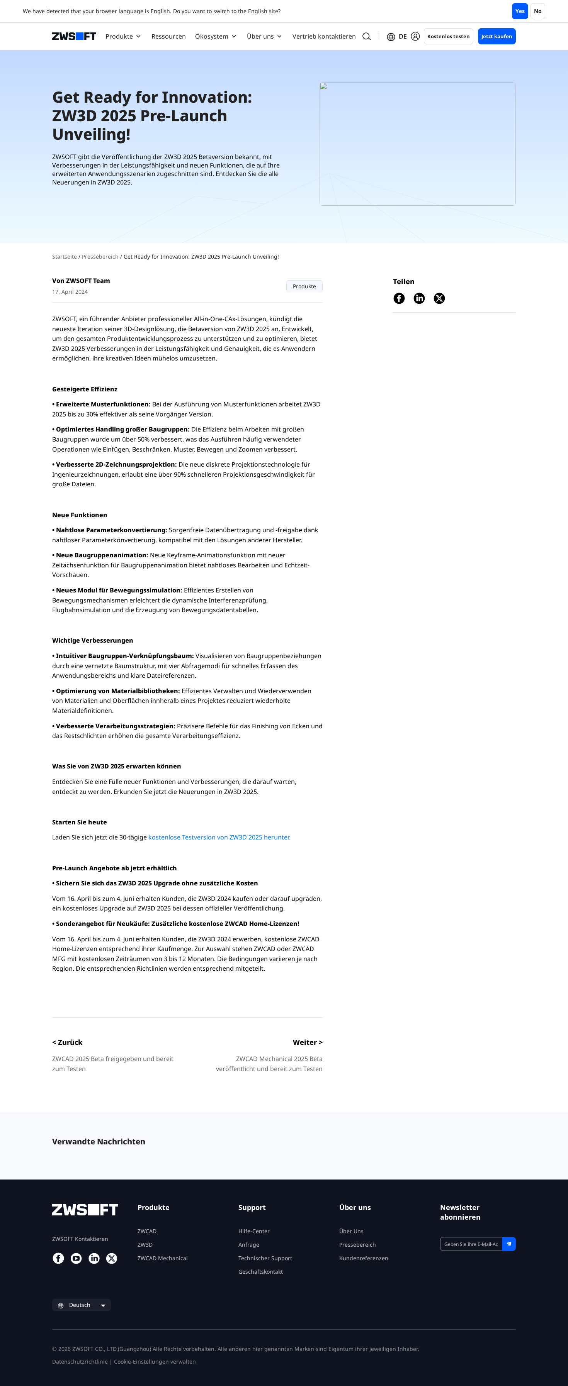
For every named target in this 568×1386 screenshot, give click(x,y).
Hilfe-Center (254, 1231)
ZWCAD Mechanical (163, 1258)
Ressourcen (168, 36)
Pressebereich (101, 256)
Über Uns (351, 1231)
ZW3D (145, 1244)
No (538, 11)
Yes (520, 11)
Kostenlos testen (448, 36)
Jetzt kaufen (496, 36)
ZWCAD (147, 1231)
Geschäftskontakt (260, 1271)
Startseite (65, 256)
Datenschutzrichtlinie (80, 1361)
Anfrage (248, 1244)
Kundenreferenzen (363, 1258)
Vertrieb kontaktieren (324, 36)
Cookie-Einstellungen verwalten (155, 1361)
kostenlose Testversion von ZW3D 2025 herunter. (219, 837)
